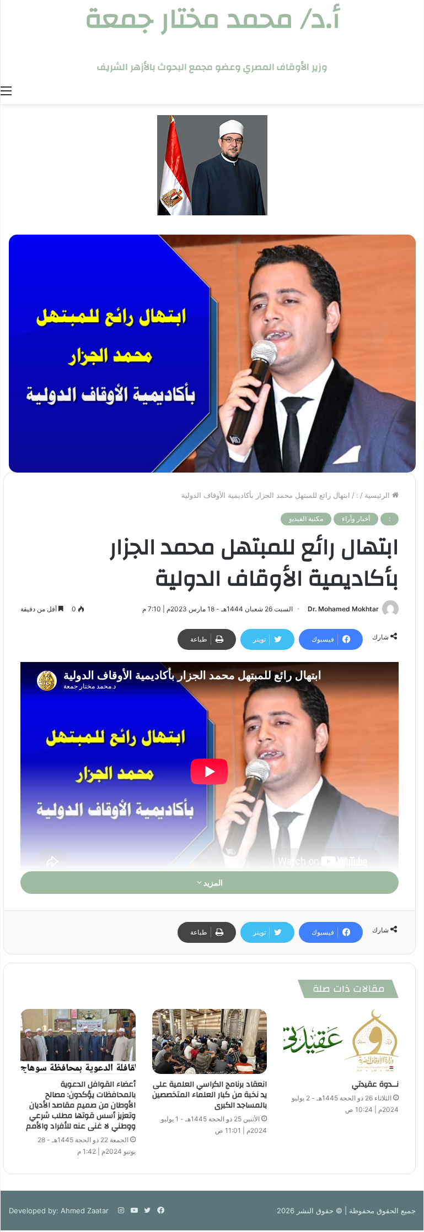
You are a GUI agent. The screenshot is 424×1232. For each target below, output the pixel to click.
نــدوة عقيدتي (375, 1084)
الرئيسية (378, 495)
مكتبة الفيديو (306, 518)
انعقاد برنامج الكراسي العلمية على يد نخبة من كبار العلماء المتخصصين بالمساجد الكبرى (209, 1094)
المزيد (212, 882)
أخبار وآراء (356, 518)
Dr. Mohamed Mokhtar (343, 609)
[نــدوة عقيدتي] (341, 1041)
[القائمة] (6, 90)
